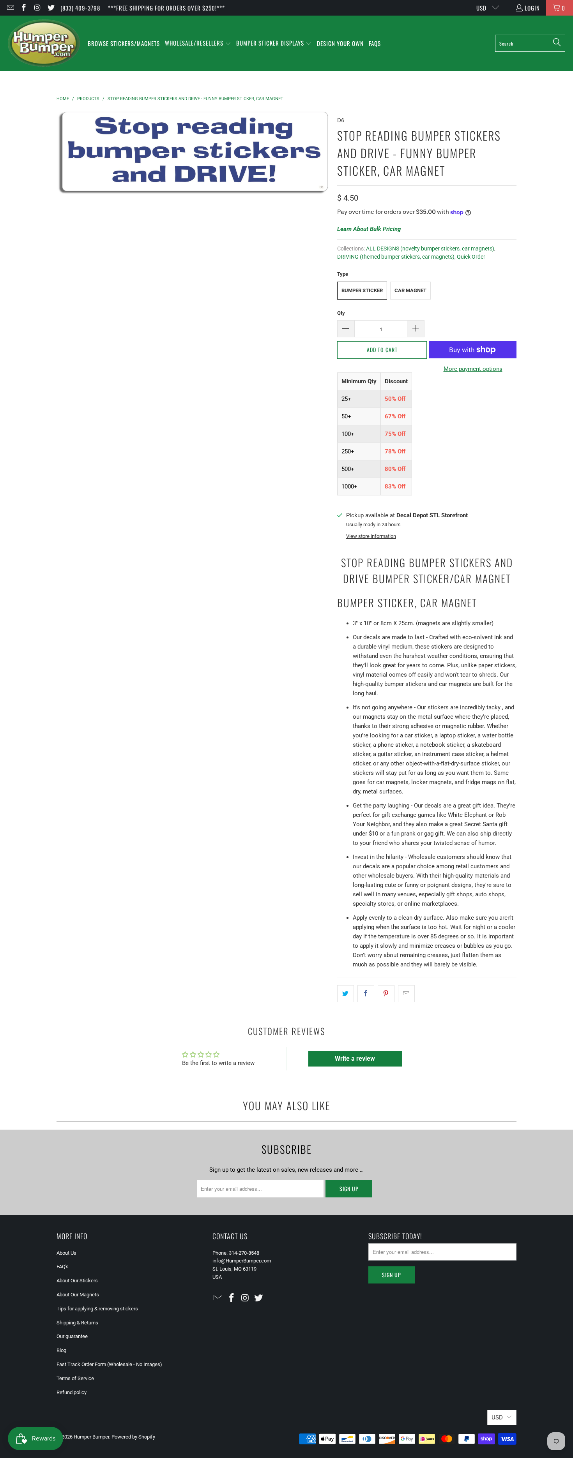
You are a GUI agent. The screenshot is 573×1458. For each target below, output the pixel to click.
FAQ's (63, 1266)
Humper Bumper (91, 1437)
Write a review (355, 1058)
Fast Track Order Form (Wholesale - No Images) (109, 1364)
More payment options (473, 368)
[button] (198, 43)
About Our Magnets (78, 1295)
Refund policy (72, 1392)
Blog (61, 1350)
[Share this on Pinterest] (386, 993)
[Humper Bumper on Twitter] (50, 8)
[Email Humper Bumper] (10, 8)
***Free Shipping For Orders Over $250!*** (166, 8)
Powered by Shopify (133, 1437)
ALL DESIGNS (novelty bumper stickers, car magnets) (430, 248)
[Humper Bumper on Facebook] (23, 8)
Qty (341, 313)
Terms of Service (75, 1378)
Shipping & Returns (77, 1323)
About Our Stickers (77, 1280)
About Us (66, 1253)
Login (532, 8)
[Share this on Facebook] (365, 993)
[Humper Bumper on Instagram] (37, 8)
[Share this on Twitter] (345, 993)
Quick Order (471, 257)
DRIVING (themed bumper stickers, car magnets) (396, 257)
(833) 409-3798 (80, 8)
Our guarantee (72, 1336)
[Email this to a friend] (406, 993)
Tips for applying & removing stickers (97, 1309)
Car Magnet (410, 290)
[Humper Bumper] (44, 43)
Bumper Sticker (362, 290)
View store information (371, 536)
